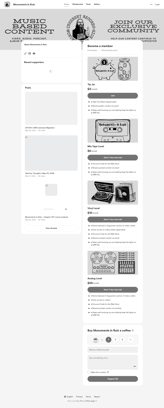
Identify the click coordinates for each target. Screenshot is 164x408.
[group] (113, 86)
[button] (67, 4)
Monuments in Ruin (24, 4)
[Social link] (25, 53)
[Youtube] (34, 53)
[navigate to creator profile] (7, 4)
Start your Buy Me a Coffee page (81, 401)
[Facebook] (29, 53)
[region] (113, 181)
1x (66, 209)
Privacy (79, 396)
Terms (88, 396)
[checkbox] (97, 372)
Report (97, 396)
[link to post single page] (51, 112)
